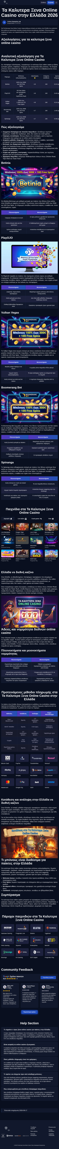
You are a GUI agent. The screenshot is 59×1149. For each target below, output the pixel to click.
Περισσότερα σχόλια (29, 1012)
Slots (49, 518)
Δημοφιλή (7, 518)
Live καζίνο (21, 518)
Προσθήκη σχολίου (48, 977)
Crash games (35, 518)
